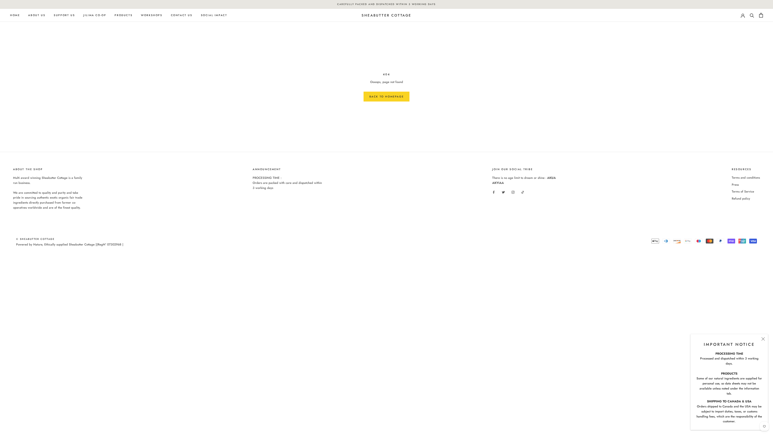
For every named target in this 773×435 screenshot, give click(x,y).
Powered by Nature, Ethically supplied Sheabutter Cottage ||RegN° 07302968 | (69, 244)
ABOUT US (36, 15)
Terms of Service (743, 191)
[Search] (752, 15)
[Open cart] (761, 15)
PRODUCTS (123, 15)
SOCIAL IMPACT (214, 15)
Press (735, 184)
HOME (15, 15)
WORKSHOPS (151, 15)
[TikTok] (522, 192)
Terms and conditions (746, 177)
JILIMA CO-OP (94, 15)
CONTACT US (181, 15)
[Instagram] (513, 192)
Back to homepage (386, 96)
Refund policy (741, 198)
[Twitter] (503, 192)
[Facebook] (493, 192)
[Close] (763, 339)
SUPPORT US (64, 15)
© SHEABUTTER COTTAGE (35, 239)
